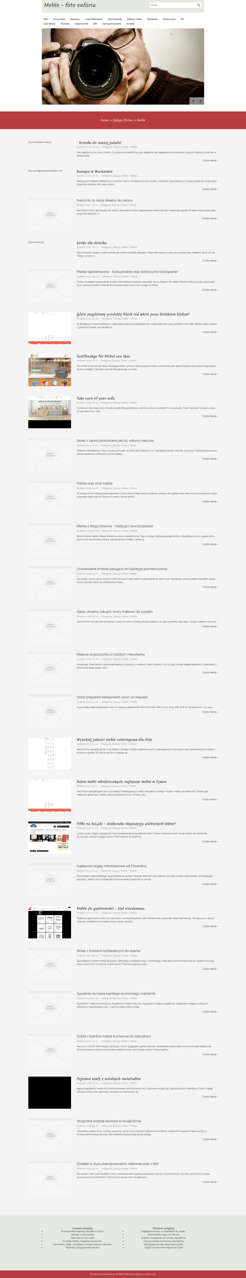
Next (200, 101)
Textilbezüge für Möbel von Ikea (103, 356)
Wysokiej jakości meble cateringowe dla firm (114, 739)
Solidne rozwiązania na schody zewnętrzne (163, 1238)
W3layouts (150, 1274)
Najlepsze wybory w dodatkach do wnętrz (164, 1231)
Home (105, 120)
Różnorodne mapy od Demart (163, 1234)
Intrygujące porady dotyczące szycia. (163, 1244)
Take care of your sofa (96, 398)
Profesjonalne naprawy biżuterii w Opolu (82, 1231)
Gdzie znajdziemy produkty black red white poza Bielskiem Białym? (133, 314)
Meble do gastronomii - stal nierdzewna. (111, 908)
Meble (141, 120)
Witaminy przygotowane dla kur (82, 1247)
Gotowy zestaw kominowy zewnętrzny (163, 1241)
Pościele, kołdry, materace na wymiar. (82, 1241)
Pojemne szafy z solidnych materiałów (109, 1078)
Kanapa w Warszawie (95, 171)
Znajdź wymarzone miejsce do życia (164, 1247)
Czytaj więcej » (210, 160)
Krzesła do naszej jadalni (99, 142)
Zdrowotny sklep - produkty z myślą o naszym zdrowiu (82, 1244)
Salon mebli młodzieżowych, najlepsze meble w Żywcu (121, 781)
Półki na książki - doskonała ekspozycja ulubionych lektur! (126, 823)
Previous (193, 101)
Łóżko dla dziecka (92, 242)
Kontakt (130, 23)
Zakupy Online (123, 120)
